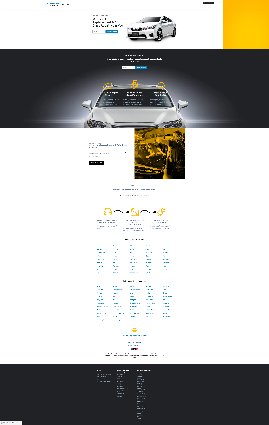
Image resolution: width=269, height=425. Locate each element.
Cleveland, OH (140, 381)
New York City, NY (141, 395)
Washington (150, 316)
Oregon (132, 310)
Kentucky (133, 296)
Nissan (148, 263)
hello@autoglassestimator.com (134, 335)
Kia (164, 256)
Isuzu (115, 256)
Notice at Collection (133, 345)
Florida (165, 290)
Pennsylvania (150, 310)
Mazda (148, 259)
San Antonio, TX (141, 408)
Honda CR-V (120, 383)
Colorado (100, 290)
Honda (132, 253)
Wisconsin (166, 316)
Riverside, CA (140, 403)
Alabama (116, 286)
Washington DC (135, 290)
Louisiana (149, 296)
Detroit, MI (139, 386)
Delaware (149, 290)
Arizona (148, 286)
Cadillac (165, 246)
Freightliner (101, 253)
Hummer (149, 253)
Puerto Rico (167, 310)
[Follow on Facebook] (132, 349)
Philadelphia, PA (141, 398)
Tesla (98, 273)
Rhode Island (101, 313)
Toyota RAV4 (120, 396)
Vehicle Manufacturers (103, 376)
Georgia (99, 293)
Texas (165, 313)
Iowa (131, 293)
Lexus (115, 259)
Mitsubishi (133, 263)
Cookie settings (4, 423)
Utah (98, 316)
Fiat (147, 249)
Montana (116, 303)
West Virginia (101, 320)
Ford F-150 (119, 378)
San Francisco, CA (141, 411)
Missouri (165, 300)
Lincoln (132, 259)
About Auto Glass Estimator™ (104, 381)
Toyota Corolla (120, 395)
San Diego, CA (140, 410)
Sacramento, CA (141, 405)
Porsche (132, 266)
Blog (68, 4)
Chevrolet (100, 249)
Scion (115, 269)
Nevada (148, 306)
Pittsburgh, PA (140, 400)
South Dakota (134, 313)
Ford (164, 249)
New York (166, 306)
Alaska (99, 286)
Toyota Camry (120, 393)
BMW (131, 246)
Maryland (100, 300)
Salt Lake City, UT (141, 406)
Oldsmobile (166, 263)
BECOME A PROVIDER (97, 163)
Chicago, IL (139, 378)
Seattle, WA (140, 415)
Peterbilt (100, 266)
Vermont (133, 316)
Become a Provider (208, 2)
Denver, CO (139, 384)
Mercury (99, 263)
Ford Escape (120, 376)
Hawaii (115, 293)
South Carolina (118, 313)
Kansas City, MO (141, 390)
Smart (132, 269)
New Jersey (117, 306)
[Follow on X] (134, 349)
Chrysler (116, 249)
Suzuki (165, 269)
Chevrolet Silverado (122, 374)
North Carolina (135, 303)
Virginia (115, 316)
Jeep (148, 256)
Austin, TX (139, 374)
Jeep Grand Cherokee (122, 388)
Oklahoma (116, 310)
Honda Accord (120, 379)
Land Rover (101, 259)
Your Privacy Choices (133, 342)
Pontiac (116, 266)
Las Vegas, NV (140, 391)
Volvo (148, 273)
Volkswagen (134, 273)
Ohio (98, 310)
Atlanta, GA (140, 373)
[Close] (20, 422)
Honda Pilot (120, 386)
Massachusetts (168, 296)
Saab (164, 266)
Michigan (133, 300)
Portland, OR (140, 401)
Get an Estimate (101, 373)
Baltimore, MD (140, 376)
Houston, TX (140, 388)
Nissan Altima (120, 391)
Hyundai (165, 253)
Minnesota (149, 300)
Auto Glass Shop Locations (104, 374)
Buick (148, 246)
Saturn (99, 269)
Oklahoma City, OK (141, 396)
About (63, 4)
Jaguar (132, 256)
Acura (99, 246)
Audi (114, 246)
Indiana (99, 296)
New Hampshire (102, 306)
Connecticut (117, 290)
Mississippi (100, 303)
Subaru (148, 269)
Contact (130, 338)
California (166, 286)
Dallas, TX (139, 383)
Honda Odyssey (121, 384)
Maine (115, 300)
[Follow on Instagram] (137, 349)
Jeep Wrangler (120, 390)
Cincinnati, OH (140, 379)
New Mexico (134, 306)
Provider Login (219, 2)
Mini (114, 263)
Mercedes (166, 259)
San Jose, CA (140, 413)
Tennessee (150, 313)
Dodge (132, 249)
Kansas (115, 296)
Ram (147, 266)
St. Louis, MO (140, 416)
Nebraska (166, 303)
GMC (114, 253)
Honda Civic (120, 381)
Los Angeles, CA (141, 393)
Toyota (115, 273)
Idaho (148, 293)
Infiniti (99, 256)
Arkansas (133, 286)
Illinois (165, 293)
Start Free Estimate (112, 31)
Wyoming (116, 320)
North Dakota (150, 303)
